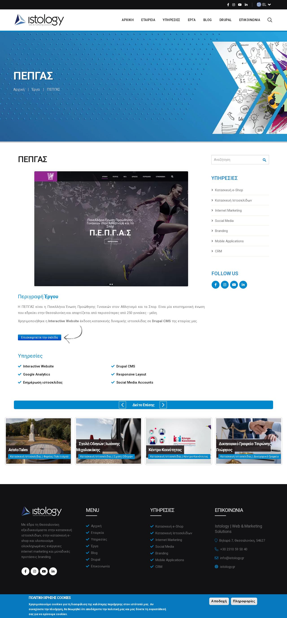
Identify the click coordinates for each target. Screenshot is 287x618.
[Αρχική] (39, 20)
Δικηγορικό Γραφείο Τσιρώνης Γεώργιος (243, 446)
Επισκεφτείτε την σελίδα (39, 337)
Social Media (224, 221)
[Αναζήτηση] (265, 159)
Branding (221, 231)
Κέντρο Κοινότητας (165, 449)
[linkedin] (246, 5)
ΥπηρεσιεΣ (171, 20)
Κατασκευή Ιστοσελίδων (233, 200)
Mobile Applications (229, 241)
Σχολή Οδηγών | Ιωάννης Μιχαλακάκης (98, 446)
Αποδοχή (219, 601)
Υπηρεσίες (99, 539)
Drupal (226, 20)
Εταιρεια (148, 20)
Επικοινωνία (100, 566)
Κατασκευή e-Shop (229, 190)
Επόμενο (163, 404)
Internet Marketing (228, 210)
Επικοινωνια (249, 20)
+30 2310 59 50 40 (233, 549)
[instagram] (233, 5)
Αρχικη (128, 20)
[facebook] (228, 5)
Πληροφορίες (244, 601)
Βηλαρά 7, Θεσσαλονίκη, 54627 (242, 541)
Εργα (192, 20)
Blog (207, 20)
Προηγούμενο (122, 404)
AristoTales (18, 449)
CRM (218, 251)
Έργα (36, 89)
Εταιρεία (97, 533)
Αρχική (19, 89)
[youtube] (240, 5)
